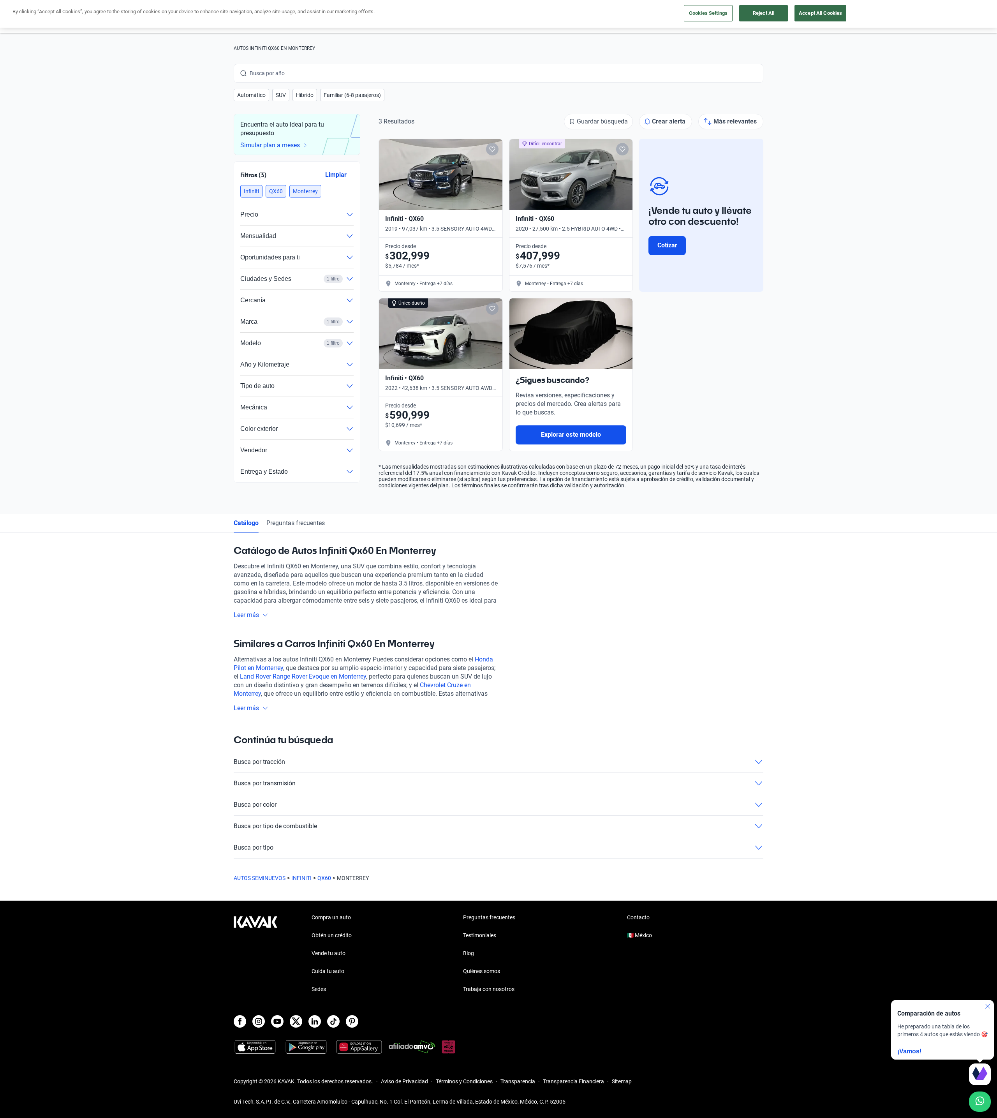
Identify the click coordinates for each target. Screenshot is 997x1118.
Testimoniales (479, 935)
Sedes (319, 989)
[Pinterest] (352, 1021)
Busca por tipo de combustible (275, 826)
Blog (468, 953)
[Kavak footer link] (255, 954)
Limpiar (336, 174)
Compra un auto (331, 917)
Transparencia (517, 1081)
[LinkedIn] (314, 1021)
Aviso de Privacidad (404, 1081)
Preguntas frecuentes (295, 523)
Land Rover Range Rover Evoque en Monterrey (303, 676)
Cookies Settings (708, 13)
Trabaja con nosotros (488, 989)
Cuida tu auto (328, 971)
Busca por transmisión (265, 783)
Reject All (763, 13)
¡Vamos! (909, 1051)
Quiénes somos (481, 971)
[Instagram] (258, 1021)
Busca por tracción (259, 761)
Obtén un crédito (332, 935)
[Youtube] (277, 1021)
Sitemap (622, 1081)
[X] (296, 1021)
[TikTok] (333, 1021)
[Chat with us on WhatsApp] (980, 1101)
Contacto (638, 917)
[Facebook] (240, 1021)
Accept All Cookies (820, 13)
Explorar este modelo (571, 434)
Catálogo (246, 523)
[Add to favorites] (492, 149)
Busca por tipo (253, 847)
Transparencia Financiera (573, 1081)
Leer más (246, 615)
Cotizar (667, 245)
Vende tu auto (328, 953)
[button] (251, 95)
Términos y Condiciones (464, 1081)
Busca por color (255, 804)
